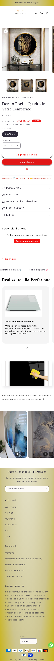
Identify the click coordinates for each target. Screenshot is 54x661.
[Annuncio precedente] (5, 3)
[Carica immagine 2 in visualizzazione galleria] (27, 85)
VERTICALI (9, 513)
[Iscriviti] (46, 489)
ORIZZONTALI (11, 507)
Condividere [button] (11, 259)
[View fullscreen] (23, 454)
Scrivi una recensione (27, 241)
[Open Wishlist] (42, 13)
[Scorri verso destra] (51, 86)
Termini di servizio (14, 576)
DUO (7, 530)
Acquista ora (27, 162)
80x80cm (10, 134)
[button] (5, 13)
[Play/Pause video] (17, 454)
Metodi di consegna (15, 564)
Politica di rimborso (14, 570)
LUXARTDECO (22, 660)
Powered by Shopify (36, 660)
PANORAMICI (11, 524)
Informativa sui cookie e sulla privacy (23, 558)
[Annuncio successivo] (49, 3)
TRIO (7, 536)
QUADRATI (10, 519)
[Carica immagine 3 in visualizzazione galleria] (41, 85)
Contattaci (10, 553)
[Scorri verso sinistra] (3, 86)
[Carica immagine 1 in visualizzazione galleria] (12, 85)
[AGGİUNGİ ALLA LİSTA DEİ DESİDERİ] (27, 169)
